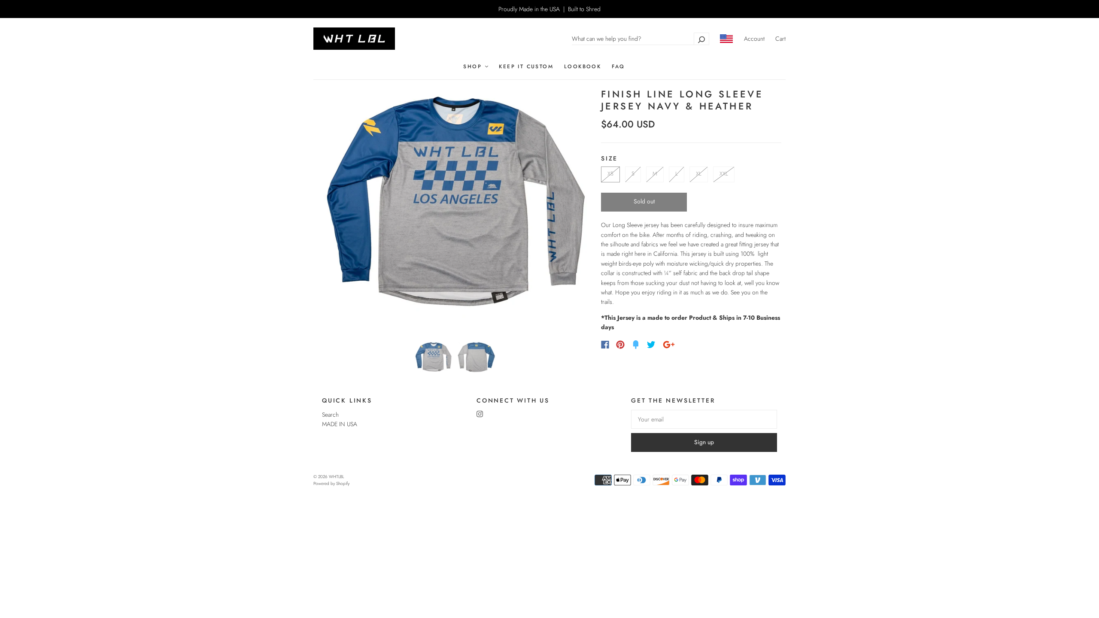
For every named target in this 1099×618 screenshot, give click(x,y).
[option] (455, 211)
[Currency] (726, 38)
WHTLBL (336, 476)
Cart (780, 38)
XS (610, 174)
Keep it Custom (526, 67)
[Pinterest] (620, 344)
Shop (473, 67)
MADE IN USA (339, 424)
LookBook (582, 67)
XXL (724, 174)
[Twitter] (651, 344)
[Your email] (704, 419)
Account (754, 38)
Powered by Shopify (331, 483)
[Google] (669, 344)
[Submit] (701, 39)
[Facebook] (605, 344)
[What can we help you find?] (640, 38)
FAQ (618, 67)
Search (330, 414)
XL (698, 174)
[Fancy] (636, 344)
